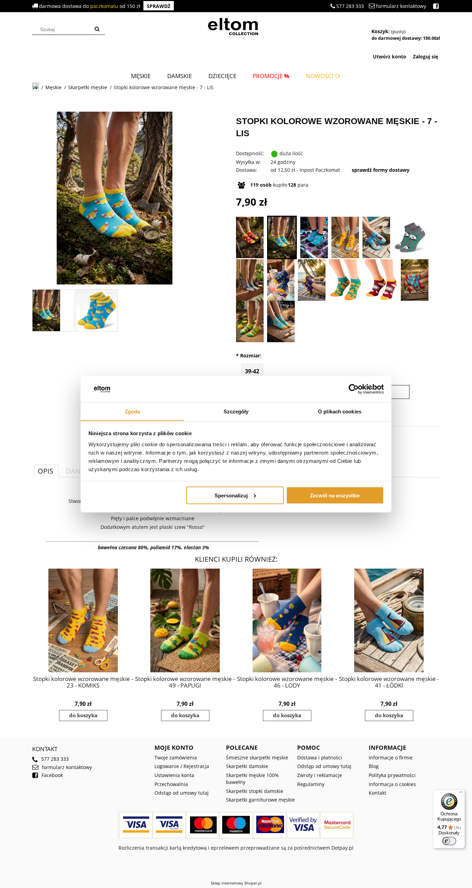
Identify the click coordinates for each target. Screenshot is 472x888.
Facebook (52, 775)
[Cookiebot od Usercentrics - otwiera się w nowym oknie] (353, 389)
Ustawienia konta (174, 775)
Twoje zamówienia (175, 757)
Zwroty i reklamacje (319, 775)
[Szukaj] (97, 29)
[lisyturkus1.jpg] (96, 310)
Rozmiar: (248, 355)
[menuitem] (140, 76)
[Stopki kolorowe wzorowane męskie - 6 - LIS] (250, 237)
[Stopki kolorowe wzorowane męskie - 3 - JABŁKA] (414, 280)
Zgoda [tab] (132, 411)
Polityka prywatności (392, 775)
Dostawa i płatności (319, 757)
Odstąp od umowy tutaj (181, 792)
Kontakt (377, 792)
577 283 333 (350, 6)
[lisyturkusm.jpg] (46, 310)
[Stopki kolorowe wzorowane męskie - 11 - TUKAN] (311, 280)
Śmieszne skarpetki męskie (257, 757)
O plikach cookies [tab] (339, 411)
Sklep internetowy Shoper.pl (236, 883)
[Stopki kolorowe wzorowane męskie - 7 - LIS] (282, 237)
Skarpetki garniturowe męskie (260, 799)
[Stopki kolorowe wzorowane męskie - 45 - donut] (281, 321)
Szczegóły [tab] (236, 411)
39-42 (252, 371)
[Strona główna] (236, 25)
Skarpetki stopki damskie (254, 791)
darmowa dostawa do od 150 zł (104, 6)
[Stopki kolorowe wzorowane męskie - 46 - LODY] (280, 280)
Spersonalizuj (231, 495)
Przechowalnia (171, 784)
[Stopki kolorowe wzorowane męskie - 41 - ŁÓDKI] (376, 237)
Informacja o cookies (392, 784)
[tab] (46, 471)
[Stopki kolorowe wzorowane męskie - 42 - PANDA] (410, 237)
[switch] (449, 841)
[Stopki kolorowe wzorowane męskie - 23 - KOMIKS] (345, 237)
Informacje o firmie (391, 757)
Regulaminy (310, 784)
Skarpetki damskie (247, 766)
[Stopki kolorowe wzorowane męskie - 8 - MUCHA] (314, 237)
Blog (374, 766)
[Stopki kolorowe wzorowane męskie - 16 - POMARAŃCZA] (345, 280)
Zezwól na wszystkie (335, 495)
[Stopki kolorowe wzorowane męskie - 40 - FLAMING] (250, 280)
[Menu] (461, 793)
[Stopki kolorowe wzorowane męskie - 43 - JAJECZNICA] (381, 280)
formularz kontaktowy (401, 6)
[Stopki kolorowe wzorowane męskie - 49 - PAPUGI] (250, 321)
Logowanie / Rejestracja (181, 766)
